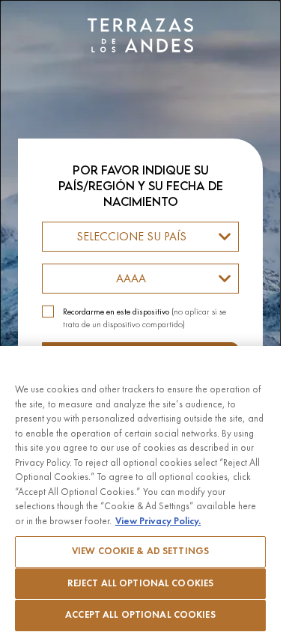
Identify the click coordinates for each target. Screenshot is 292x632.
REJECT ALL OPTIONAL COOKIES (140, 583)
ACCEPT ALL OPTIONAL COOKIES (140, 615)
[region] (140, 489)
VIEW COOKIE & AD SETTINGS (140, 551)
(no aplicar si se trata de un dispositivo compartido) (144, 317)
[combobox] (140, 236)
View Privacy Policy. (158, 521)
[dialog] (140, 316)
